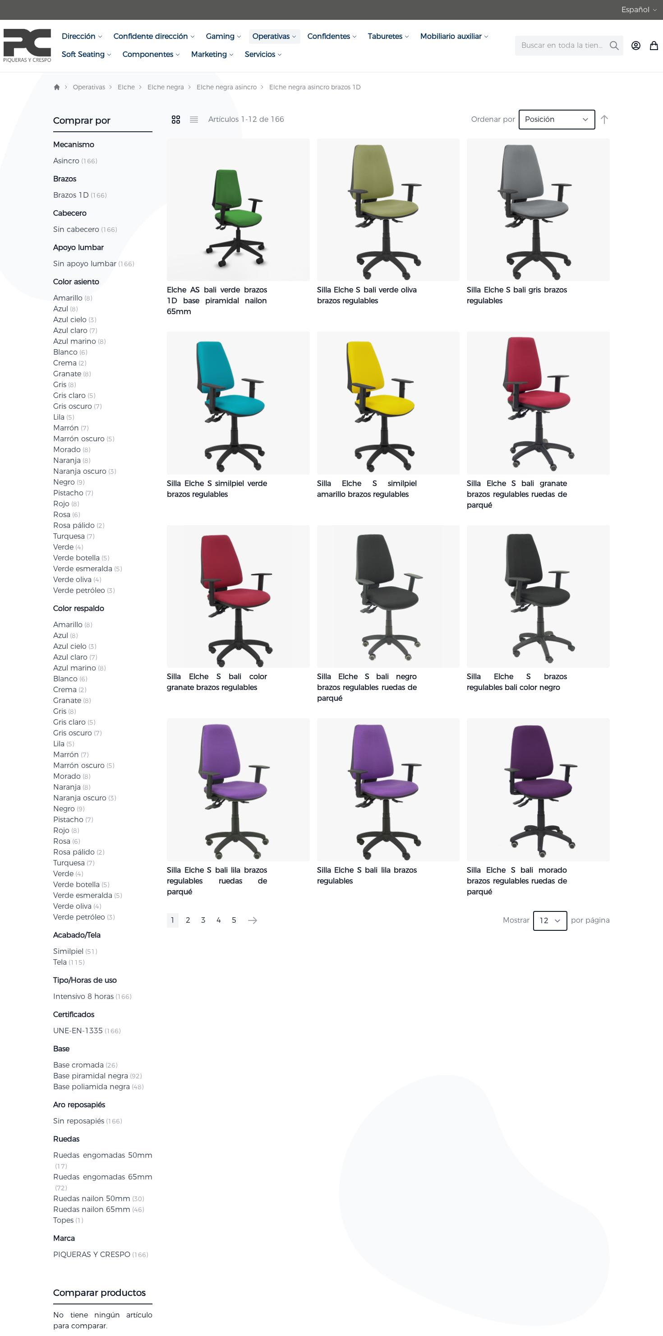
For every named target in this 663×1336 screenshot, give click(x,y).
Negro (68, 482)
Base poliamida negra (98, 1086)
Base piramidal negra (97, 1076)
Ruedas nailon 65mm (98, 1209)
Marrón (70, 428)
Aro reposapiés (79, 1104)
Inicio (56, 87)
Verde (68, 547)
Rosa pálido (78, 525)
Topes (68, 1220)
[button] (640, 10)
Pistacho (73, 493)
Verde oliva (77, 579)
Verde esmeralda (87, 568)
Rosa (66, 514)
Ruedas (66, 1139)
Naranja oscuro (84, 471)
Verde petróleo (84, 590)
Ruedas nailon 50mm (98, 1198)
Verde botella (81, 558)
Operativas (89, 87)
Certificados (73, 1014)
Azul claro (75, 330)
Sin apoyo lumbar (93, 263)
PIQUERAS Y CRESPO (100, 1254)
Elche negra (165, 87)
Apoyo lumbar (78, 247)
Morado (71, 449)
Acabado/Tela (77, 935)
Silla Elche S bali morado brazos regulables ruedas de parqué (517, 881)
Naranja (71, 460)
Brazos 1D (79, 195)
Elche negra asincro (227, 87)
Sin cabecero (85, 229)
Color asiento (76, 281)
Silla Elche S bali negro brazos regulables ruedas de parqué (367, 687)
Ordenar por (493, 119)
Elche (126, 87)
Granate (72, 374)
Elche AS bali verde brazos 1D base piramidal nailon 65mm (217, 301)
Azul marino (79, 341)
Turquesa (73, 536)
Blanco (70, 352)
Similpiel (75, 951)
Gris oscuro (77, 406)
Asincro (75, 161)
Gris (64, 384)
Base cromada (85, 1065)
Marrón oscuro (83, 439)
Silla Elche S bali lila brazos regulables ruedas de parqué (217, 881)
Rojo (66, 503)
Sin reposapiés (87, 1121)
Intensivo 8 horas (92, 996)
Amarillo (72, 298)
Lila (63, 417)
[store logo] (27, 46)
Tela (68, 962)
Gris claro (74, 395)
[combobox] (569, 45)
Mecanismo (73, 144)
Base (61, 1049)
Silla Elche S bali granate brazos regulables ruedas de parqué (517, 494)
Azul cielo (74, 319)
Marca (64, 1238)
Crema (69, 363)
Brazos (64, 179)
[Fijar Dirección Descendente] (604, 119)
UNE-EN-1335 (86, 1030)
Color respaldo (78, 608)
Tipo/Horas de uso (85, 980)
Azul (65, 309)
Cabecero (70, 213)
